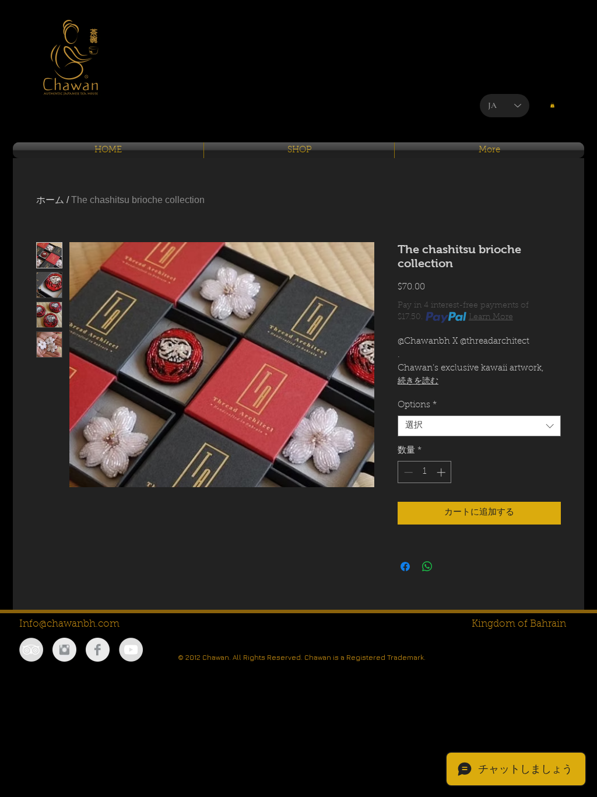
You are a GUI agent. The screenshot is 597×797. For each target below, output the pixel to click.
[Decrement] (407, 472)
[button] (552, 105)
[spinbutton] (424, 472)
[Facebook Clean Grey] (98, 650)
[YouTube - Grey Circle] (131, 650)
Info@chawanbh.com (69, 624)
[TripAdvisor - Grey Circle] (31, 650)
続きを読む (418, 381)
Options (417, 405)
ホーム (50, 200)
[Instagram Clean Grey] (64, 650)
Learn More (491, 317)
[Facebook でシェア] (405, 567)
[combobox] (479, 425)
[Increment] (442, 472)
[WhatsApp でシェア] (427, 567)
